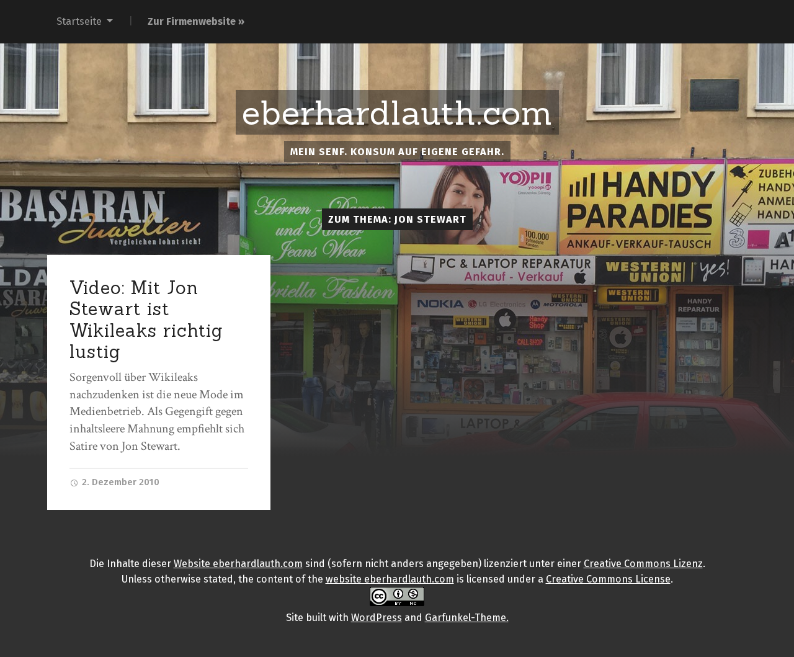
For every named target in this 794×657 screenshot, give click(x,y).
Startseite (79, 21)
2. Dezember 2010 (119, 482)
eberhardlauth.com (397, 113)
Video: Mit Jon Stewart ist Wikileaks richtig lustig (146, 320)
